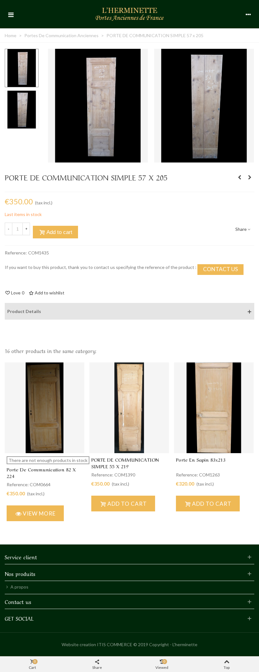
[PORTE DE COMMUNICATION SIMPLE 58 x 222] (249, 177)
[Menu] (11, 14)
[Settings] (248, 14)
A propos (19, 586)
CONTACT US (220, 269)
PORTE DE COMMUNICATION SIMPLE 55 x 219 (125, 462)
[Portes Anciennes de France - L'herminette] (129, 14)
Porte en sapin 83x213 (201, 459)
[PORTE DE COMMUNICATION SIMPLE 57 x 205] (98, 159)
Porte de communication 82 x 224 (41, 472)
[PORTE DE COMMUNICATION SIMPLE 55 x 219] (239, 177)
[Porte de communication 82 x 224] (44, 407)
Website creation (79, 644)
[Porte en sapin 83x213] (214, 407)
